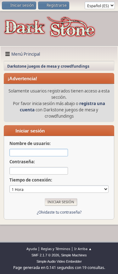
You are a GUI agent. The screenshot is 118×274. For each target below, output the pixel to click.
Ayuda (31, 248)
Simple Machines (74, 255)
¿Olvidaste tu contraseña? (59, 212)
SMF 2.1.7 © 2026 (45, 255)
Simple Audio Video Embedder (59, 261)
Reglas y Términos (55, 248)
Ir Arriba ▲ (83, 248)
